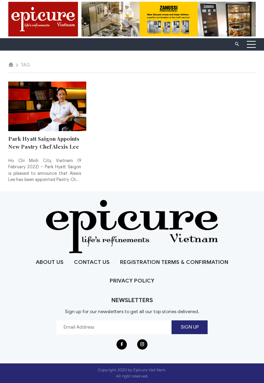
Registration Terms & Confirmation (174, 262)
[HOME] (11, 65)
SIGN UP (190, 327)
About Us (50, 262)
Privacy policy (132, 280)
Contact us (92, 262)
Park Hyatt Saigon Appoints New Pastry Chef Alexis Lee (43, 142)
